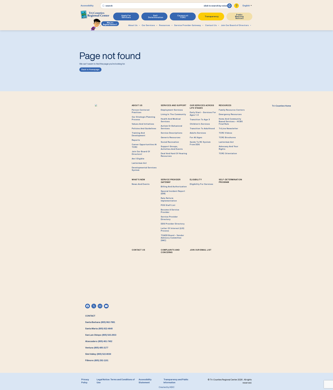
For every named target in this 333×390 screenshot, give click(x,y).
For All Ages (196, 137)
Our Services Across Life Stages (202, 106)
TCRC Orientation (228, 153)
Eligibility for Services (201, 184)
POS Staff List (168, 205)
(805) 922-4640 (105, 328)
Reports (136, 140)
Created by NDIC (166, 387)
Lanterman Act (139, 163)
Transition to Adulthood (202, 128)
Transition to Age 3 (200, 119)
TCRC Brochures (227, 137)
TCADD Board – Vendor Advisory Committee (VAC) (172, 237)
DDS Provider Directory (173, 224)
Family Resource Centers (232, 110)
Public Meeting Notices (239, 16)
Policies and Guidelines (144, 128)
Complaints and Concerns (170, 251)
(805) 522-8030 (104, 354)
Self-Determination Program (230, 181)
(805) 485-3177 (101, 348)
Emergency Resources (230, 114)
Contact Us (211, 25)
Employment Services (172, 110)
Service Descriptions (171, 133)
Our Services (148, 25)
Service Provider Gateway (187, 25)
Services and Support (173, 105)
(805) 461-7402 (105, 341)
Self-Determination (155, 16)
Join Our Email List (201, 250)
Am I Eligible (138, 159)
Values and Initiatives (143, 124)
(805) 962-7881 (108, 322)
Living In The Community (173, 114)
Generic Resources (170, 137)
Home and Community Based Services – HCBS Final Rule (231, 121)
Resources (164, 25)
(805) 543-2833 (109, 335)
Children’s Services (200, 124)
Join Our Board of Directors (235, 25)
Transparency (212, 16)
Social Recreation (170, 142)
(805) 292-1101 (101, 360)
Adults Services (198, 133)
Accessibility (87, 6)
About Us (132, 25)
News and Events (141, 184)
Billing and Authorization (174, 187)
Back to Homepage (90, 69)
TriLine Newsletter (228, 128)
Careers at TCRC (182, 16)
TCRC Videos (225, 133)
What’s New (138, 180)
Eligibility (196, 180)
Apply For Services (126, 16)
